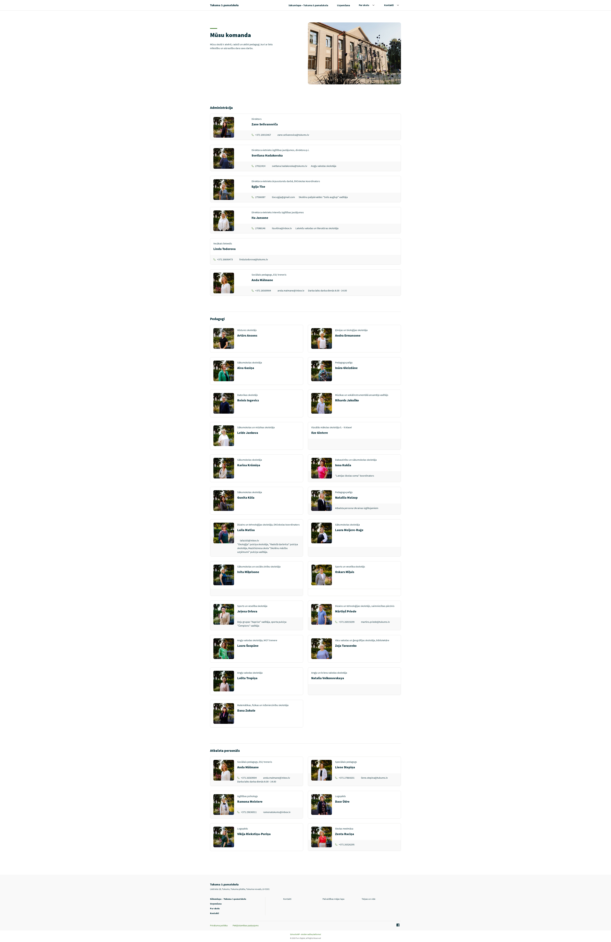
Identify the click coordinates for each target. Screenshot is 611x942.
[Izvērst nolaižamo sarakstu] (373, 5)
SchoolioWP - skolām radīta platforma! (305, 934)
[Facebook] (397, 925)
